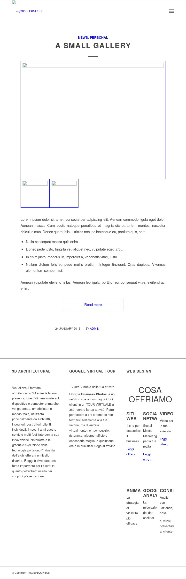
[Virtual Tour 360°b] (93, 120)
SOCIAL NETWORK (154, 416)
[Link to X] (155, 572)
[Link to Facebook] (163, 572)
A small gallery (93, 45)
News (83, 37)
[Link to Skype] (170, 572)
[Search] (160, 11)
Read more (93, 304)
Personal (99, 37)
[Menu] (171, 11)
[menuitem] (160, 11)
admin (94, 328)
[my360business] (27, 11)
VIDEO (166, 414)
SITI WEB (131, 416)
